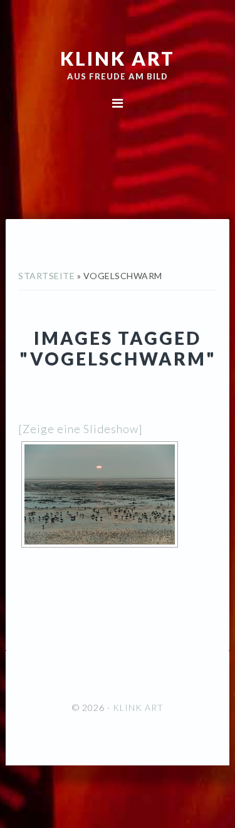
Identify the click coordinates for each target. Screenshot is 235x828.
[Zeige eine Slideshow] (80, 429)
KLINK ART (117, 58)
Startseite (46, 275)
